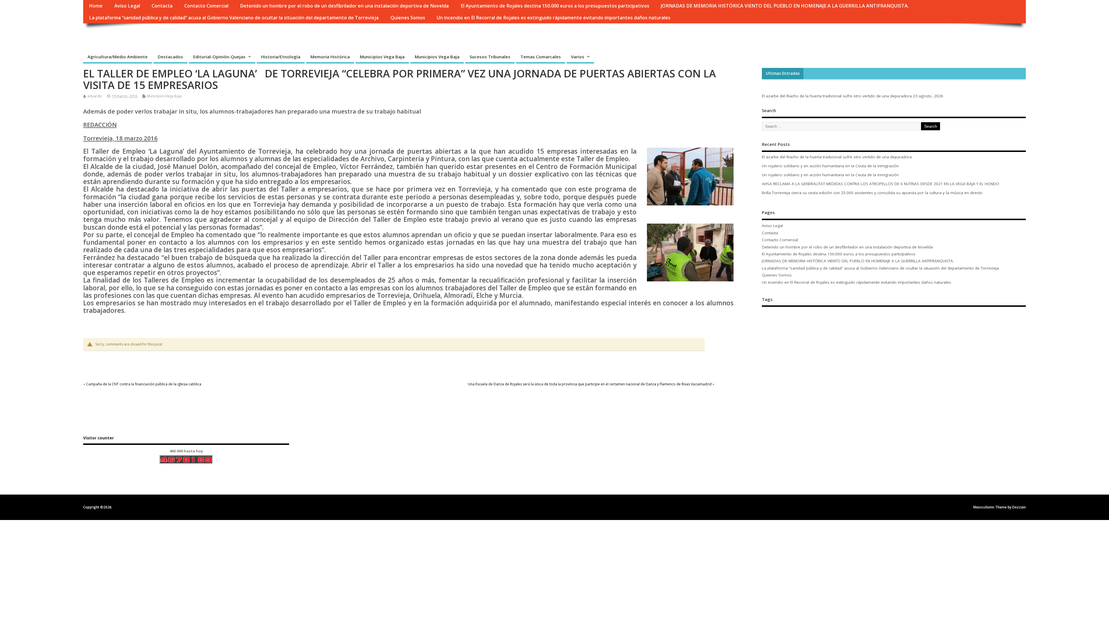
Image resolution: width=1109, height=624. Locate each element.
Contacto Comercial (206, 6)
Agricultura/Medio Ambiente (118, 57)
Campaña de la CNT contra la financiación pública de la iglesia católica (143, 384)
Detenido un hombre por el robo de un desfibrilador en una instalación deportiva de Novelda (344, 6)
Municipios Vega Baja (382, 57)
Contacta (162, 6)
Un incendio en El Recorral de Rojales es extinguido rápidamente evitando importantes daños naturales (553, 17)
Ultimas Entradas (783, 73)
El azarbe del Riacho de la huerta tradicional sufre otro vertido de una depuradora (837, 96)
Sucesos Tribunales (490, 57)
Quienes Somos (407, 17)
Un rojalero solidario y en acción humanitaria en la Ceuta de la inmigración (830, 165)
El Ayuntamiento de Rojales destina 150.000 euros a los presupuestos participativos (555, 6)
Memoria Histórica (330, 57)
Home (96, 6)
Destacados (170, 57)
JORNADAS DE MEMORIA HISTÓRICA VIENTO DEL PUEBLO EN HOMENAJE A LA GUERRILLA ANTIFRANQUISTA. (785, 6)
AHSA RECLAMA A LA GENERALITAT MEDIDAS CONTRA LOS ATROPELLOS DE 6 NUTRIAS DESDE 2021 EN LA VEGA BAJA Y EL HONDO (881, 183)
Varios (577, 57)
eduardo (95, 96)
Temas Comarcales (540, 57)
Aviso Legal (127, 6)
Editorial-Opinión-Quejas (219, 57)
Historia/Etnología (280, 57)
